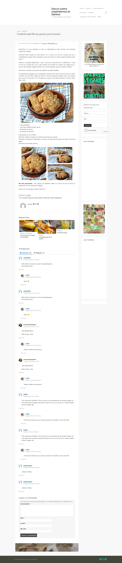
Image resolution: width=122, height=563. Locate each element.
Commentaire (25, 504)
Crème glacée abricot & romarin (45, 238)
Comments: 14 (53, 43)
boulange (24, 197)
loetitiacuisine (27, 465)
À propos (90, 12)
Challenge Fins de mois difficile (88, 16)
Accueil (81, 8)
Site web (23, 529)
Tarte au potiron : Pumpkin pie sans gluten (27, 236)
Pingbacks (39, 253)
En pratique (83, 12)
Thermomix (29, 233)
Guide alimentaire (98, 8)
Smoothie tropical (62, 232)
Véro (31, 189)
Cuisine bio (31, 197)
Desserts (22, 233)
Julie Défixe (27, 257)
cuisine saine (46, 197)
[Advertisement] (32, 12)
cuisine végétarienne (56, 197)
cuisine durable (38, 197)
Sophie (31, 74)
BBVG (99, 16)
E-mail (23, 523)
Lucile (45, 43)
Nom (22, 518)
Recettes (87, 8)
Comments (26, 253)
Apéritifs (24, 31)
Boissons (59, 230)
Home (19, 31)
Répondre (21, 269)
